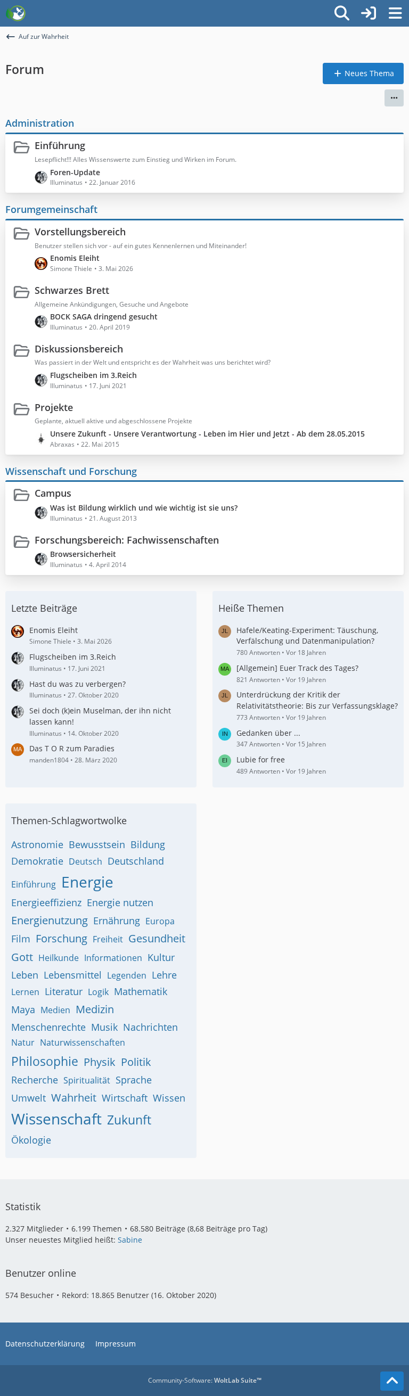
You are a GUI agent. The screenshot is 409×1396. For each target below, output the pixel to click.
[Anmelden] (368, 13)
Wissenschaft (56, 1118)
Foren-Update (75, 172)
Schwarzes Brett (72, 290)
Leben (24, 974)
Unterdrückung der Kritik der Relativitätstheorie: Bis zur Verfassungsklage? (317, 700)
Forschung (61, 938)
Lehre (164, 974)
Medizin (95, 1009)
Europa (160, 921)
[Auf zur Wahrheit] (15, 13)
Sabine (130, 1240)
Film (20, 938)
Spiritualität (86, 1080)
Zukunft (129, 1119)
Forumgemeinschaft (51, 209)
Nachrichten (150, 1027)
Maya (23, 1009)
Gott (22, 957)
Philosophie (44, 1061)
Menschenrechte (48, 1027)
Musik (104, 1027)
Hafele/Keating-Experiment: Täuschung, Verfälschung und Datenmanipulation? (307, 635)
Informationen (113, 958)
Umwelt (28, 1097)
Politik (136, 1062)
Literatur (64, 991)
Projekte (54, 407)
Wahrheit (73, 1097)
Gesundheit (156, 938)
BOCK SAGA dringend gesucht (104, 316)
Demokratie (37, 861)
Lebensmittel (73, 974)
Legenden (126, 975)
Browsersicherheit (83, 554)
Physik (100, 1062)
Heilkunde (58, 958)
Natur (23, 1042)
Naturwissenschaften (82, 1042)
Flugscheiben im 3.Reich (93, 375)
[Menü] (395, 13)
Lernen (25, 992)
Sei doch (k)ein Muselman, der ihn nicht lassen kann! (100, 716)
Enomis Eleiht (75, 258)
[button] (394, 97)
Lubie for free (260, 759)
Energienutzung (49, 920)
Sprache (134, 1079)
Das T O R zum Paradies (71, 748)
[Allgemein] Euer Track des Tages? (297, 668)
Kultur (161, 957)
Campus (53, 493)
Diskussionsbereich (79, 348)
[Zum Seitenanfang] (392, 1381)
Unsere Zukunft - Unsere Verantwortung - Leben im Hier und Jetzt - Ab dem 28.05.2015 (207, 434)
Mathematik (140, 991)
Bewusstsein (97, 844)
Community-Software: (204, 1380)
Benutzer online (40, 1273)
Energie (87, 882)
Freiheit (108, 939)
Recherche (34, 1079)
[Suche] (342, 13)
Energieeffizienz (46, 902)
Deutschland (136, 861)
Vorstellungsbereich (80, 231)
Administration (39, 123)
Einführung (60, 145)
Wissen (169, 1097)
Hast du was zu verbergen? (77, 684)
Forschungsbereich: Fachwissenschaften (127, 539)
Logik (98, 992)
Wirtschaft (125, 1097)
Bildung (147, 844)
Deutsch (85, 861)
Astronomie (37, 844)
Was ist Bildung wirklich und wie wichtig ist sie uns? (144, 508)
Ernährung (116, 920)
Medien (55, 1010)
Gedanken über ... (268, 733)
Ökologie (31, 1140)
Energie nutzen (120, 902)
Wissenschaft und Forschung (71, 471)
